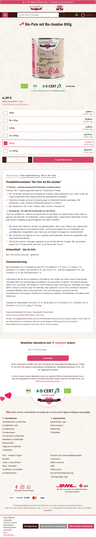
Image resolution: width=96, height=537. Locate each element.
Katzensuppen (56, 425)
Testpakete (7, 450)
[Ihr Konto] (76, 14)
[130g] (5, 113)
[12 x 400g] (5, 136)
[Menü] (5, 15)
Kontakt (5, 459)
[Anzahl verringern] (4, 160)
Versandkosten (47, 508)
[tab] (12, 175)
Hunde (65, 412)
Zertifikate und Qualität (12, 469)
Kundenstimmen (9, 473)
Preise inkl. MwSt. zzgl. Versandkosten (15, 104)
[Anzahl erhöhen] (30, 160)
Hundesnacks (8, 429)
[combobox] (38, 15)
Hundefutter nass (10, 425)
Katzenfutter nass (58, 422)
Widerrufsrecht (57, 462)
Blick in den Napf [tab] (48, 175)
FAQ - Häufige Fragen (12, 455)
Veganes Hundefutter (11, 446)
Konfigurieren (30, 526)
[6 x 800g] (5, 151)
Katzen (75, 412)
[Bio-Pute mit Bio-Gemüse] (48, 57)
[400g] (5, 128)
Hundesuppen (8, 432)
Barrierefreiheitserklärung (61, 473)
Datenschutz (56, 469)
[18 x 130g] (5, 120)
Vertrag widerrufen (59, 477)
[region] (48, 57)
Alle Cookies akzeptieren (81, 526)
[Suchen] (61, 15)
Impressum (55, 459)
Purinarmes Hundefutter (13, 436)
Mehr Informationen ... (9, 533)
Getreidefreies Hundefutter (14, 422)
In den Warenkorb (63, 160)
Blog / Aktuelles (9, 466)
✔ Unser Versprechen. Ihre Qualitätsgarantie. (48, 91)
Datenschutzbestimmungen (49, 381)
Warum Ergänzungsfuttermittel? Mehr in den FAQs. (25, 315)
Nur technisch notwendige (53, 526)
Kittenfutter (55, 429)
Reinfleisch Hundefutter (12, 439)
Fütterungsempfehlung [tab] (30, 175)
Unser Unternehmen (11, 462)
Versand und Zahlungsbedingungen (66, 455)
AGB (82, 379)
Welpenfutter (8, 443)
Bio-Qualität (85, 412)
